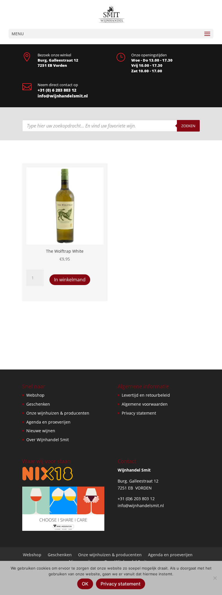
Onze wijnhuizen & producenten (57, 413)
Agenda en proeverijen (48, 422)
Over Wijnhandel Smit (47, 439)
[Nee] (215, 578)
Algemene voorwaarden (145, 404)
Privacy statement (139, 413)
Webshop (35, 395)
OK (85, 584)
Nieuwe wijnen (40, 430)
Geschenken (38, 404)
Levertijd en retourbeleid (146, 395)
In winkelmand (70, 279)
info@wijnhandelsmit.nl (63, 96)
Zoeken (188, 125)
